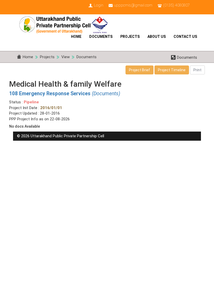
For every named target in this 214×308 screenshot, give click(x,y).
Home (76, 36)
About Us (156, 36)
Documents (100, 36)
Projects (130, 36)
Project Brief (139, 70)
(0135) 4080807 (176, 5)
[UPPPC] (65, 23)
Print (197, 70)
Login (98, 5)
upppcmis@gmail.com (133, 5)
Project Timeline (172, 70)
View (65, 57)
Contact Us (185, 36)
